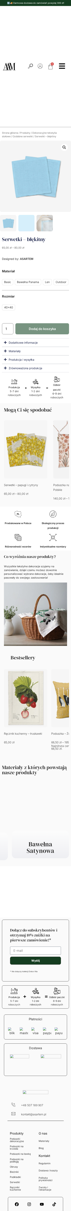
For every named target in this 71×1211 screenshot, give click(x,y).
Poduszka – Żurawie (17, 733)
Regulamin (44, 1163)
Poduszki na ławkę (20, 1153)
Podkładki (15, 1177)
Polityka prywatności (45, 1179)
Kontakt (44, 1156)
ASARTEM (26, 258)
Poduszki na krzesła (16, 1147)
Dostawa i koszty (48, 1170)
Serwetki (15, 1182)
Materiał (8, 271)
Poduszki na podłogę (16, 1160)
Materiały (44, 1140)
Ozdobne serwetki (23, 136)
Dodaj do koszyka (42, 329)
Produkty (25, 132)
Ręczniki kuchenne (15, 1188)
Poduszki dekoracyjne (17, 1140)
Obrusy (14, 1166)
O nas (43, 1133)
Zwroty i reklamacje (45, 1188)
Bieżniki (14, 1171)
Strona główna (10, 132)
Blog (41, 1148)
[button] (64, 147)
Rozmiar (8, 296)
